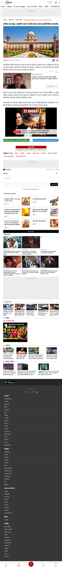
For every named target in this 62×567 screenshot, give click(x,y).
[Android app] (10, 382)
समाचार (3, 7)
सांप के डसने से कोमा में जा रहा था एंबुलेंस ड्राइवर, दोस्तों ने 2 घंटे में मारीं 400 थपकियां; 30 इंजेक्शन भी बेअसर (55, 313)
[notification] (59, 2)
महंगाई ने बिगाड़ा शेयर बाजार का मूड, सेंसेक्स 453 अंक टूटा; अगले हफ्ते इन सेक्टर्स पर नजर (52, 356)
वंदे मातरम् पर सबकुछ (19, 7)
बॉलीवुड (9, 7)
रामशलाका (6, 545)
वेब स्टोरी (6, 457)
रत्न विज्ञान (6, 556)
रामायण (6, 502)
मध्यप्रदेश (6, 418)
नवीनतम (7, 345)
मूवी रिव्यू (6, 460)
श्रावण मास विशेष (32, 7)
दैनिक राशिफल (7, 526)
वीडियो (7, 318)
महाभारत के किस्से (52, 153)
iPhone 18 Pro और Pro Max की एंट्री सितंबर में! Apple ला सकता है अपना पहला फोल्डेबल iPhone (27, 373)
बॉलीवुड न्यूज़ (7, 452)
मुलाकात (6, 484)
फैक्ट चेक (6, 439)
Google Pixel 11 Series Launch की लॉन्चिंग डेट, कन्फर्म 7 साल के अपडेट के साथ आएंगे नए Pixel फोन (48, 373)
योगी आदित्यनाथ (8, 399)
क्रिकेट (40, 7)
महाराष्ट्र (6, 426)
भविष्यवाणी (7, 494)
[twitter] (29, 392)
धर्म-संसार (43, 153)
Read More (17, 131)
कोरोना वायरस (18, 20)
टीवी (5, 482)
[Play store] (56, 2)
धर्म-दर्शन (6, 510)
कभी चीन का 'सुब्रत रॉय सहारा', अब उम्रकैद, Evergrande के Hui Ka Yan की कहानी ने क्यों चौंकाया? (8, 313)
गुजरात (5, 423)
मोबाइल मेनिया (9, 361)
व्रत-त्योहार (6, 507)
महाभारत (6, 505)
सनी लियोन (6, 479)
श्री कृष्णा (6, 499)
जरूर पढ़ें (8, 302)
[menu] (2, 2)
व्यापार (5, 442)
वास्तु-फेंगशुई (7, 540)
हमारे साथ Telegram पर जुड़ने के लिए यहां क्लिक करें (45, 140)
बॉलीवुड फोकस (7, 473)
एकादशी (6, 491)
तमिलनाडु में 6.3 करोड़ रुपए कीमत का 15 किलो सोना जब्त (31, 150)
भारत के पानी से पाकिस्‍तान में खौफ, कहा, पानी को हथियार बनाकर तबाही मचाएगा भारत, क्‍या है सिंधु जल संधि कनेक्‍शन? (36, 356)
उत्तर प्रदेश (6, 401)
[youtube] (32, 392)
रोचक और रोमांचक (20, 156)
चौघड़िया (6, 548)
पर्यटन (5, 465)
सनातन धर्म (6, 497)
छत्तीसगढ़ (6, 420)
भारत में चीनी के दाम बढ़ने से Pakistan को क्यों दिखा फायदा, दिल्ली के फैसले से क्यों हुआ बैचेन (43, 313)
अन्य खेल (6, 520)
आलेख (5, 463)
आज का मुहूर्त (7, 532)
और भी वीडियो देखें (8, 321)
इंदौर (5, 412)
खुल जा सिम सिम (8, 468)
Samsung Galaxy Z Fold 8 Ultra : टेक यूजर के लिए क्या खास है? (9, 373)
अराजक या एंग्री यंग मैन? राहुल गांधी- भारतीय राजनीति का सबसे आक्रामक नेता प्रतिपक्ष (8, 356)
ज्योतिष (46, 7)
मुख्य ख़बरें (11, 20)
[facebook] (25, 392)
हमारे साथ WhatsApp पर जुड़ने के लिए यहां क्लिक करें (16, 140)
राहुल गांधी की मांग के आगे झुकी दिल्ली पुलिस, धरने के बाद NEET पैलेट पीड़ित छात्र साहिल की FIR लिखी (20, 313)
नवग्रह (5, 554)
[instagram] (36, 392)
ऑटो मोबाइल (7, 434)
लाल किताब (7, 537)
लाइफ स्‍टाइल (35, 153)
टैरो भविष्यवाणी (7, 543)
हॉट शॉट (6, 454)
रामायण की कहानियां (9, 156)
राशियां (5, 535)
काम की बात (7, 431)
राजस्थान (6, 429)
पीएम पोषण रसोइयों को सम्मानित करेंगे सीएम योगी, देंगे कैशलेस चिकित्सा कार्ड (21, 356)
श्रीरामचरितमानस (55, 7)
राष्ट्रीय (5, 407)
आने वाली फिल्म (8, 471)
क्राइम (5, 437)
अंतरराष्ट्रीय (6, 410)
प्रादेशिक (6, 415)
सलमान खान (7, 476)
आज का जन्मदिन (8, 529)
